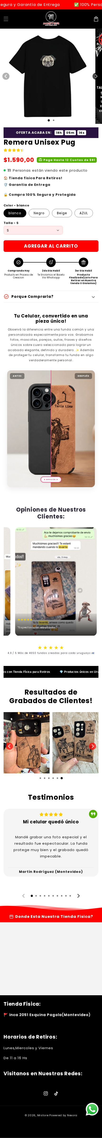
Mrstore (43, 1115)
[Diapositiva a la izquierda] (5, 76)
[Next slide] (78, 895)
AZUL (83, 213)
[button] (6, 19)
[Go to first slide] (92, 746)
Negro (39, 213)
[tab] (40, 778)
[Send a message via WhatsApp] (92, 1109)
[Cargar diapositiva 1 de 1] (48, 120)
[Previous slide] (9, 746)
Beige (62, 213)
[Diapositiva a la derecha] (96, 76)
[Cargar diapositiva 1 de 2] (53, 120)
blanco (15, 213)
